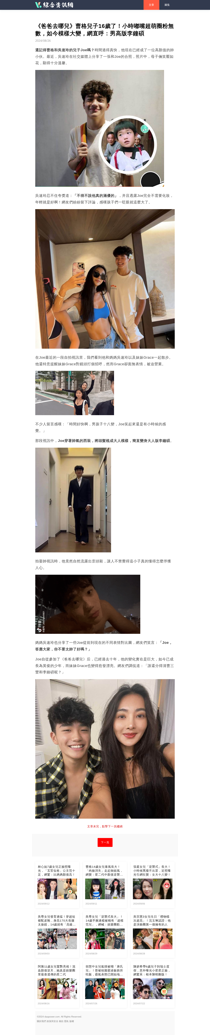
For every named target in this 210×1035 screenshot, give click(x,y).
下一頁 (105, 842)
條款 (61, 1021)
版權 (71, 1021)
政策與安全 (52, 1021)
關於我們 (41, 1021)
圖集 (167, 4)
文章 (151, 4)
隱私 (66, 1021)
